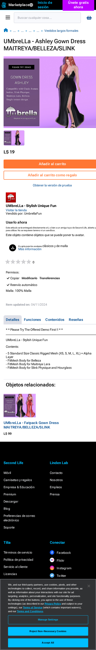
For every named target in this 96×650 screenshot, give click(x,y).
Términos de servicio (18, 552)
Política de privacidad (18, 559)
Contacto (56, 473)
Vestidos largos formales (61, 30)
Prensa (55, 494)
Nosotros (56, 480)
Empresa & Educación (19, 487)
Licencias (10, 574)
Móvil (7, 473)
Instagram (63, 568)
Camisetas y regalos (18, 480)
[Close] (89, 586)
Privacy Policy (53, 603)
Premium (10, 494)
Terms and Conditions (30, 611)
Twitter (61, 576)
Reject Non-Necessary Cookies (47, 631)
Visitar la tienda (16, 210)
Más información (30, 249)
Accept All (48, 642)
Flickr (60, 560)
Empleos (56, 487)
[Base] (6, 30)
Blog (7, 508)
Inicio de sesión (45, 4)
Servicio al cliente (15, 567)
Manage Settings (48, 619)
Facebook (63, 552)
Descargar (11, 501)
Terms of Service (32, 607)
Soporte (9, 527)
